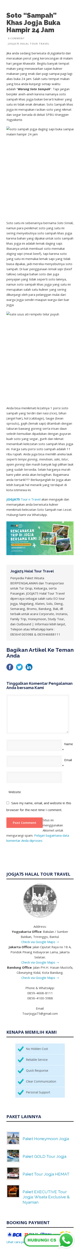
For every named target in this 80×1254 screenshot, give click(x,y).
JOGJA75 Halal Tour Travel (28, 43)
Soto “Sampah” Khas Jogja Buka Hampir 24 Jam (33, 23)
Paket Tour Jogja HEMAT (46, 1174)
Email (68, 760)
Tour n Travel (23, 499)
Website (15, 792)
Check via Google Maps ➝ (40, 942)
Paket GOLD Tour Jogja (44, 1156)
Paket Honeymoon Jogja (46, 1138)
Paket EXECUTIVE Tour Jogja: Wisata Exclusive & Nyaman (46, 1197)
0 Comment (16, 38)
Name (68, 744)
